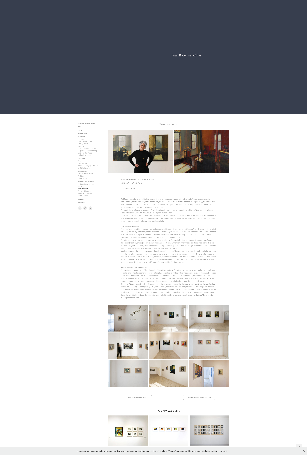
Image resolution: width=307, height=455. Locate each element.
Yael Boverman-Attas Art (87, 123)
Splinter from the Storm (86, 184)
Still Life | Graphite (85, 168)
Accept (214, 450)
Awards (80, 130)
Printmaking (82, 171)
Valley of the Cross (85, 153)
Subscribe (81, 202)
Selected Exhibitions (86, 182)
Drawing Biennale (84, 191)
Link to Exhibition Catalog (138, 397)
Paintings (81, 137)
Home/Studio (83, 143)
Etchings (81, 176)
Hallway (81, 139)
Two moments (83, 189)
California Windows (85, 141)
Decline (223, 450)
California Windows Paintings (199, 397)
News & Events (83, 133)
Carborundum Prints (85, 173)
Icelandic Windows (85, 155)
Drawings (81, 159)
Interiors (81, 161)
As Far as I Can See (85, 193)
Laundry (81, 146)
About (80, 127)
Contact (81, 199)
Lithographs (82, 178)
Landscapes (82, 163)
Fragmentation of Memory (87, 150)
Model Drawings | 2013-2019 (88, 165)
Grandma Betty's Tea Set (87, 148)
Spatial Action (83, 195)
